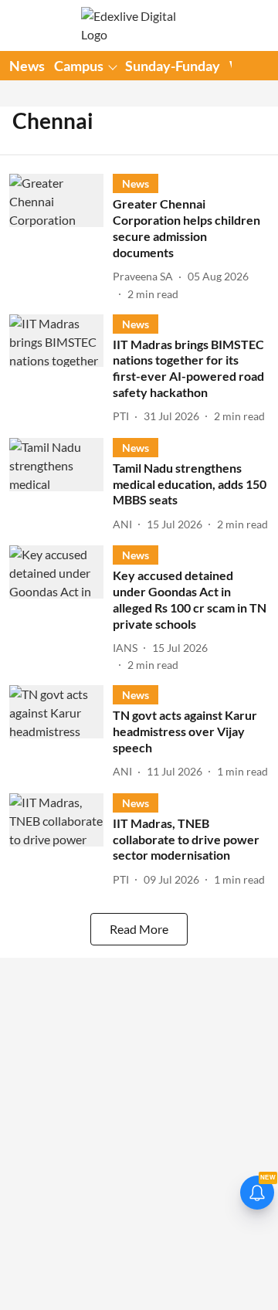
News (27, 65)
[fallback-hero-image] (61, 237)
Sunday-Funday (172, 65)
